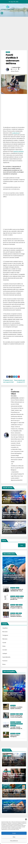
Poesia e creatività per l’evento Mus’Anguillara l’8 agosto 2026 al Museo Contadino (16, 718)
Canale (4, 642)
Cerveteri (4, 649)
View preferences (14, 840)
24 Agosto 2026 (9, 579)
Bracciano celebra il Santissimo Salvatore (16, 615)
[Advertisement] (14, 35)
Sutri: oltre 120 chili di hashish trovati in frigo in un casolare (13, 514)
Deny (14, 837)
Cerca (4, 540)
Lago (10, 573)
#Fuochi (17, 71)
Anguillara (5, 628)
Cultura (17, 596)
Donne (9, 771)
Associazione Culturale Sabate (16, 460)
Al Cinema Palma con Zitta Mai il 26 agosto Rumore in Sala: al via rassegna (13, 775)
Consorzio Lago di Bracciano (16, 723)
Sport (14, 573)
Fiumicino (4, 660)
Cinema (5, 771)
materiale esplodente (18, 151)
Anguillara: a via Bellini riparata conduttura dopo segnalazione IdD (16, 708)
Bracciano (6, 573)
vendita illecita (15, 133)
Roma (3, 664)
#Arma (12, 71)
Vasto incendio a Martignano (14, 735)
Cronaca (18, 733)
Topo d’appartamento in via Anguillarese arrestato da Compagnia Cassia (13, 499)
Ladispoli (4, 653)
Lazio (20, 613)
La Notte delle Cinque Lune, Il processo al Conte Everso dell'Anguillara (17, 451)
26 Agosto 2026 (9, 762)
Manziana (4, 639)
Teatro (17, 587)
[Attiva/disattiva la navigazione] (26, 13)
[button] (26, 819)
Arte (5, 755)
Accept (14, 833)
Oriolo (3, 646)
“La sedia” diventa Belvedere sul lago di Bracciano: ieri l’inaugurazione (16, 729)
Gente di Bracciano (15, 439)
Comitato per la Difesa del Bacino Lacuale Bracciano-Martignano (17, 467)
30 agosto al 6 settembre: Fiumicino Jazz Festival (13, 790)
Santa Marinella (6, 657)
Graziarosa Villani (16, 67)
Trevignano (5, 635)
